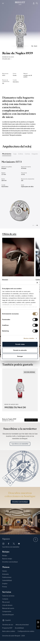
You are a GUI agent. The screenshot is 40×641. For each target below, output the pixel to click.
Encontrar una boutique (20, 502)
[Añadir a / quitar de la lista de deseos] (38, 627)
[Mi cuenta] (34, 3)
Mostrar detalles (29, 338)
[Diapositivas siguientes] (37, 225)
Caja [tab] (14, 154)
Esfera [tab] (20, 154)
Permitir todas (20, 344)
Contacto (5, 599)
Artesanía (5, 574)
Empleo (4, 584)
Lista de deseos (7, 605)
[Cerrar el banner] (37, 282)
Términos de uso (7, 625)
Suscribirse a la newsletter (20, 444)
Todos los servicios (8, 596)
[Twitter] (14, 544)
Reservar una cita (31, 420)
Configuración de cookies (26, 631)
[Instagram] (3, 544)
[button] (38, 622)
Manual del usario (8, 608)
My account (6, 602)
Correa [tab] (27, 154)
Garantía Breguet (8, 615)
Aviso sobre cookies (8, 631)
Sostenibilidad (7, 580)
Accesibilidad (19, 628)
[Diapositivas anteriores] (33, 225)
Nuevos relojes (7, 559)
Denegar (20, 356)
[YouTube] (19, 544)
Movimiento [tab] (6, 154)
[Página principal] (20, 3)
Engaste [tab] (35, 154)
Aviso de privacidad (22, 625)
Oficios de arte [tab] (9, 234)
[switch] (35, 319)
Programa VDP (7, 628)
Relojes (4, 556)
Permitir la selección (20, 350)
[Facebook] (8, 544)
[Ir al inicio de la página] (35, 539)
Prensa (4, 587)
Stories (4, 571)
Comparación (6, 611)
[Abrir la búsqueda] (37, 3)
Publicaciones (6, 577)
